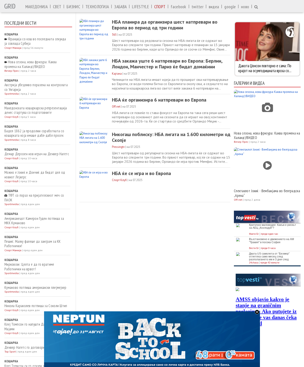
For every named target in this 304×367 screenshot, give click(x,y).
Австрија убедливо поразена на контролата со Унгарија (36, 87)
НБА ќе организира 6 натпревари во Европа (159, 100)
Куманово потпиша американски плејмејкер (35, 287)
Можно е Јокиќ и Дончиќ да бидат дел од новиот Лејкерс (34, 174)
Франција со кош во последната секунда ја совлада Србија (35, 41)
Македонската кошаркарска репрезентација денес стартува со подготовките (35, 110)
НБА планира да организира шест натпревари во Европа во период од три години (164, 25)
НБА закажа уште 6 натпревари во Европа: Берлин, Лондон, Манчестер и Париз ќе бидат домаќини (167, 64)
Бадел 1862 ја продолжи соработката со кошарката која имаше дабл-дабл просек (34, 133)
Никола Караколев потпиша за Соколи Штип (35, 306)
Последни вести (20, 23)
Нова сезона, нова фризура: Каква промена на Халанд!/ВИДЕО (30, 64)
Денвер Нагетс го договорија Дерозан (32, 347)
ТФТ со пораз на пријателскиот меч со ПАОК (34, 197)
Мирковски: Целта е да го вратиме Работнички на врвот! (29, 266)
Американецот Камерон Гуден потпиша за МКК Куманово (34, 220)
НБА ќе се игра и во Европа (141, 173)
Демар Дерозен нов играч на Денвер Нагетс (36, 154)
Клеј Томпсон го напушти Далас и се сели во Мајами (36, 326)
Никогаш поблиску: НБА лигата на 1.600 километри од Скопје (171, 137)
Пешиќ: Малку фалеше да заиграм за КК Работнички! (32, 243)
